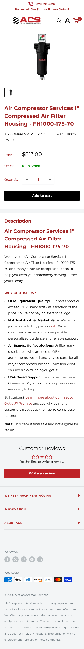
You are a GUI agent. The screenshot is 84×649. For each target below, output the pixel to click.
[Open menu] (6, 20)
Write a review (42, 473)
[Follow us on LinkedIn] (40, 559)
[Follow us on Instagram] (24, 559)
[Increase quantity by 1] (49, 179)
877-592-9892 (46, 4)
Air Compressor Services (27, 134)
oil (53, 326)
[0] (76, 20)
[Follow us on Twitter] (15, 559)
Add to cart (42, 196)
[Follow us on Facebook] (7, 559)
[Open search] (59, 20)
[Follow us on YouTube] (32, 559)
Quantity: (11, 180)
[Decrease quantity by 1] (26, 179)
